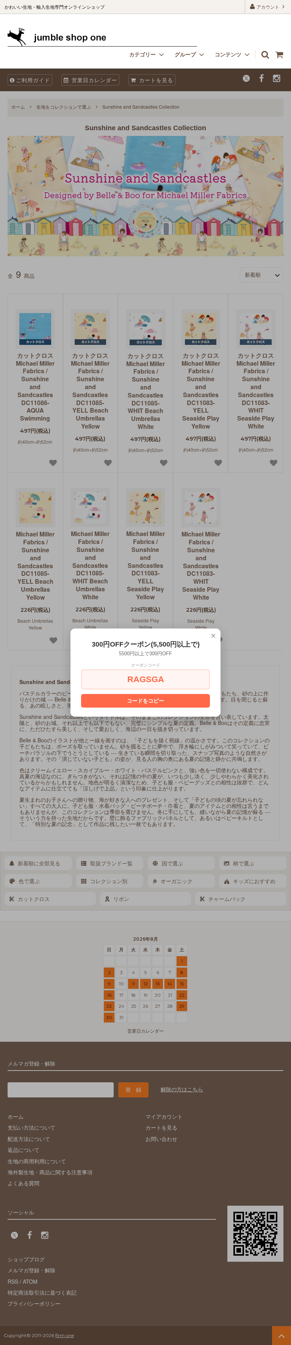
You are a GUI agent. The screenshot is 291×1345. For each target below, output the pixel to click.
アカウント (267, 6)
